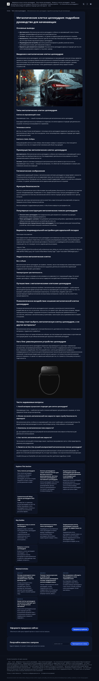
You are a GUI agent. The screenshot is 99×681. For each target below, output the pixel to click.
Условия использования (47, 673)
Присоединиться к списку (79, 643)
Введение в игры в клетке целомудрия (23, 2)
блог (51, 456)
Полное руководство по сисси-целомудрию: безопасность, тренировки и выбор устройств (57, 667)
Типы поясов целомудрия (43, 2)
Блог (49, 6)
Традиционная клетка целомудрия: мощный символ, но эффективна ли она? (44, 663)
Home (8, 11)
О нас (13, 662)
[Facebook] (87, 4)
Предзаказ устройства (80, 629)
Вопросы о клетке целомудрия (61, 2)
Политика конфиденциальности (31, 673)
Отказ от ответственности (14, 673)
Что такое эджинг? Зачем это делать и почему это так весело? (46, 666)
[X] (83, 4)
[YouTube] (90, 4)
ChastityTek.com (33, 456)
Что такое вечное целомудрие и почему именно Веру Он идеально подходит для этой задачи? (48, 664)
